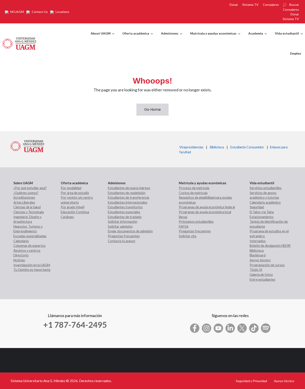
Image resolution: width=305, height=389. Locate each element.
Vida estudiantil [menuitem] (289, 37)
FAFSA (183, 226)
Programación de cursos (267, 265)
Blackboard (257, 255)
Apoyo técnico (260, 260)
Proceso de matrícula (194, 188)
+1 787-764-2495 (75, 325)
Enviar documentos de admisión (130, 231)
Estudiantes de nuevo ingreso (129, 188)
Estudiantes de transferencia (128, 197)
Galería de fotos (261, 274)
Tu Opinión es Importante (31, 270)
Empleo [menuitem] (295, 53)
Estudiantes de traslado (125, 217)
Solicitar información (122, 221)
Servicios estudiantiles (266, 188)
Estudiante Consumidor (247, 147)
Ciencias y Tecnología (28, 212)
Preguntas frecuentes (124, 236)
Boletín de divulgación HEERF (270, 246)
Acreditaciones (24, 197)
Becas (183, 217)
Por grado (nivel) (72, 207)
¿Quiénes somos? (25, 193)
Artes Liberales (24, 202)
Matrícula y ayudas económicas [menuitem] (215, 37)
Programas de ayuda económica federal (207, 207)
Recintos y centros (26, 250)
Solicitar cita (187, 236)
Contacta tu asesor (122, 241)
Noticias (19, 260)
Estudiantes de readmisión (126, 193)
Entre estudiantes (262, 279)
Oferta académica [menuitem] (137, 37)
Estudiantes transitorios (125, 207)
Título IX (256, 270)
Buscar (294, 4)
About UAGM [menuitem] (102, 37)
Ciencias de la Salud (27, 207)
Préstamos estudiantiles (196, 221)
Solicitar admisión (120, 226)
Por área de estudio (75, 193)
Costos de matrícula (193, 193)
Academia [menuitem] (257, 37)
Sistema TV (250, 4)
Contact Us (40, 12)
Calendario (21, 241)
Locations (62, 12)
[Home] (19, 43)
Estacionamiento (262, 217)
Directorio (21, 255)
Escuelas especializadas (29, 236)
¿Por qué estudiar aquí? (30, 188)
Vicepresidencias (191, 147)
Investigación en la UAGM (31, 265)
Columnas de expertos (29, 246)
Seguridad (257, 207)
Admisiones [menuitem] (171, 37)
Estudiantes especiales (124, 212)
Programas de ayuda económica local (205, 212)
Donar (234, 4)
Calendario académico (265, 202)
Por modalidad (71, 188)
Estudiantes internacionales (127, 202)
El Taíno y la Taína (262, 212)
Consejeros (271, 4)
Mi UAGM (17, 12)
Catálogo (67, 217)
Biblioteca (217, 147)
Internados (258, 241)
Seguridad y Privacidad (251, 381)
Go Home (152, 109)
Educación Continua (75, 212)
